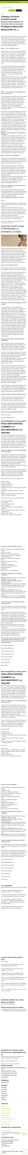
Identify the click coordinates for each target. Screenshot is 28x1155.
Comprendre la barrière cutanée (12, 226)
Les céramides (6, 885)
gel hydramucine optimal (6, 656)
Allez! (24, 1133)
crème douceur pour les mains (12, 1007)
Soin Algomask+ (5, 1113)
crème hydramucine (5, 659)
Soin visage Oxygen (6, 1117)
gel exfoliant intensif (5, 662)
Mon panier (18, 10)
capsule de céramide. (14, 908)
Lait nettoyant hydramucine (7, 645)
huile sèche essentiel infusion (7, 417)
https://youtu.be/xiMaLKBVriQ (7, 1004)
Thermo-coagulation (6, 1108)
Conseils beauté (4, 1082)
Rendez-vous (11, 10)
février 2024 (4, 1087)
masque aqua (4, 665)
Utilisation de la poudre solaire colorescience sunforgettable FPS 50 (13, 1052)
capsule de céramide (6, 414)
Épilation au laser (5, 1124)
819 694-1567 (23, 2)
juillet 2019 (3, 1099)
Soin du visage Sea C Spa (8, 1119)
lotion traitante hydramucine (7, 648)
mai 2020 (3, 1097)
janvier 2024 (4, 1089)
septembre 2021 (5, 1095)
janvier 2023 (4, 1093)
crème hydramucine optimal (7, 653)
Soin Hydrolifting (5, 1115)
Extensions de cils (6, 1122)
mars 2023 (3, 1091)
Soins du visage (5, 1110)
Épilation (3, 1106)
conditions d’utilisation (12, 1133)
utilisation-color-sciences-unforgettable (10, 1063)
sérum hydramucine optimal (7, 651)
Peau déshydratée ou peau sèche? (13, 421)
